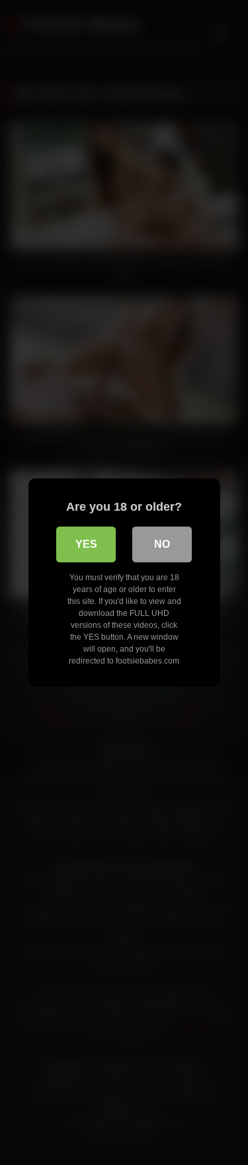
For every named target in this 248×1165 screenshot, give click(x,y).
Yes (86, 544)
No (162, 544)
